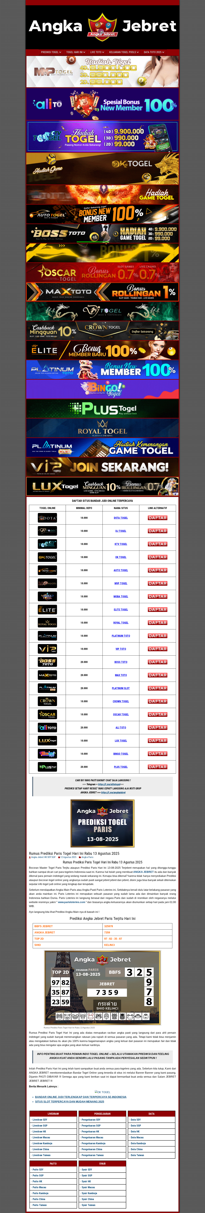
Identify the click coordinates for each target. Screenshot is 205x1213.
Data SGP (136, 1125)
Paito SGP (38, 1175)
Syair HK (86, 1181)
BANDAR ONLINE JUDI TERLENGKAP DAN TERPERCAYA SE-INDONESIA (81, 1097)
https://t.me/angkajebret (113, 792)
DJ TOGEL (120, 530)
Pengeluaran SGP (91, 1125)
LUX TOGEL (121, 740)
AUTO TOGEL (121, 570)
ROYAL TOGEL (120, 622)
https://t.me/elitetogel (109, 784)
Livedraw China (41, 1149)
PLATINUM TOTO (121, 635)
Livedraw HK (39, 1131)
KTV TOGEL (121, 544)
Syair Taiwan (88, 1205)
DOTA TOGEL (121, 517)
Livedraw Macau (41, 1137)
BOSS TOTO (121, 662)
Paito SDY (38, 1169)
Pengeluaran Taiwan (93, 1155)
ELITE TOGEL (121, 609)
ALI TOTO (121, 727)
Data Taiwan (137, 1155)
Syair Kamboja (89, 1193)
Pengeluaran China (92, 1149)
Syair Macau (88, 1187)
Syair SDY (87, 1169)
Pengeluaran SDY (91, 1119)
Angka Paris (88, 857)
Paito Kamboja (40, 1193)
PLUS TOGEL (121, 766)
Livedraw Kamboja (42, 1143)
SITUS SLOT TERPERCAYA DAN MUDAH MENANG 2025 (69, 1101)
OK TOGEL (120, 557)
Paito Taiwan (40, 1205)
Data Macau (137, 1137)
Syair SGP (87, 1175)
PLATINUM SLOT (121, 688)
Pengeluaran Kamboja (93, 1143)
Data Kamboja (138, 1143)
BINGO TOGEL (120, 753)
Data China (137, 1149)
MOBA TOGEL (121, 596)
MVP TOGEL (121, 583)
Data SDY (136, 1119)
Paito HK (37, 1181)
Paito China (39, 1199)
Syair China (88, 1199)
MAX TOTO (121, 675)
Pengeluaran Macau (92, 1137)
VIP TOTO (121, 648)
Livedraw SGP (40, 1125)
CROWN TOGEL (121, 701)
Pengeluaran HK (90, 1131)
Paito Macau (39, 1187)
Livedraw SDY (40, 1119)
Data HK (135, 1131)
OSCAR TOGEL (121, 714)
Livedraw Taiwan (41, 1155)
